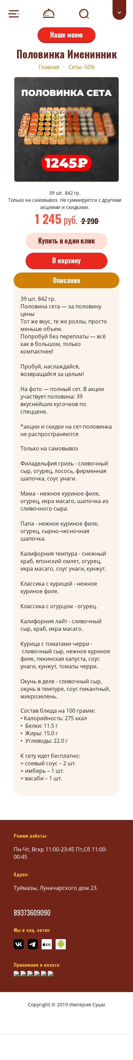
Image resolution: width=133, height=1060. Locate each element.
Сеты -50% (81, 67)
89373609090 (32, 912)
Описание (66, 280)
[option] (66, 129)
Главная (49, 67)
